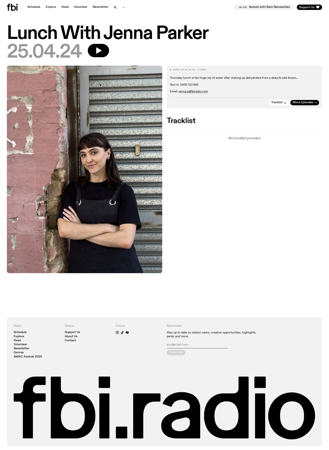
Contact (70, 340)
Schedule (33, 7)
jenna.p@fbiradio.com (193, 91)
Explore (51, 7)
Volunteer (80, 7)
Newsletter (100, 7)
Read (65, 7)
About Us (71, 336)
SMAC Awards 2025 (28, 356)
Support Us (72, 332)
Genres (19, 352)
